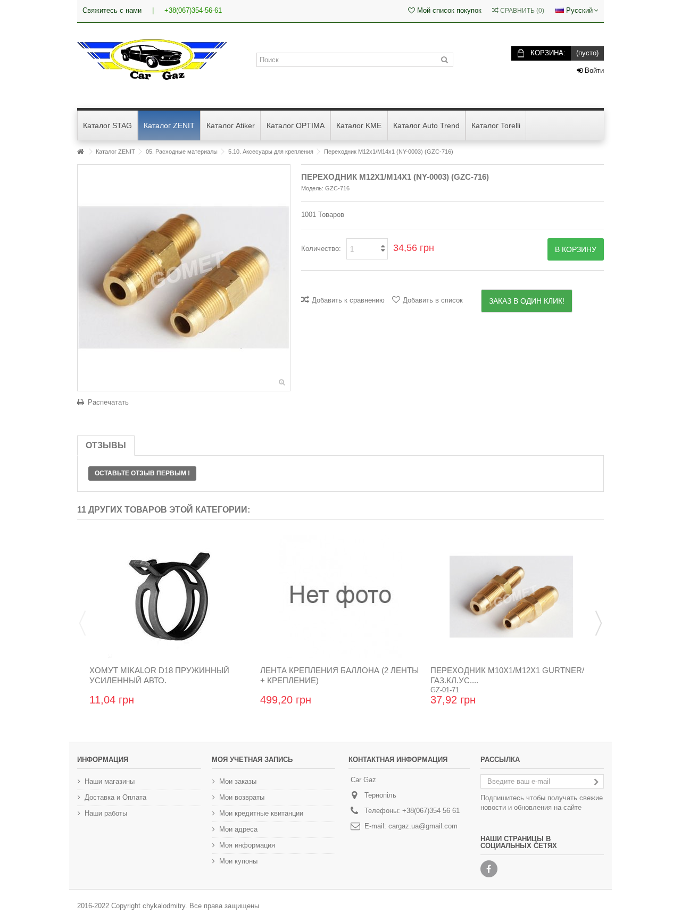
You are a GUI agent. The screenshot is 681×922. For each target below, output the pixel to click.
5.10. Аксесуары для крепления (270, 151)
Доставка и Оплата (115, 797)
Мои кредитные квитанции (261, 813)
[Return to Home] (80, 151)
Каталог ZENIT (115, 151)
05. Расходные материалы (182, 151)
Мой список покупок (448, 10)
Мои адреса (238, 829)
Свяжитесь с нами (112, 10)
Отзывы (106, 445)
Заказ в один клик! (526, 301)
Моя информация (247, 845)
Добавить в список (433, 300)
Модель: (312, 188)
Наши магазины (110, 781)
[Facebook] (488, 868)
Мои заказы (237, 781)
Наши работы (106, 813)
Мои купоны (238, 861)
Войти (593, 70)
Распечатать (108, 402)
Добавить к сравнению (348, 300)
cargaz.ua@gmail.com (423, 826)
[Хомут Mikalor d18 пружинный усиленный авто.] (170, 597)
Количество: (321, 249)
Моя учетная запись (252, 760)
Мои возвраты (241, 797)
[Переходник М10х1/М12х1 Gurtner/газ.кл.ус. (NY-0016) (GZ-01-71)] (511, 597)
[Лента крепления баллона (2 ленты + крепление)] (340, 597)
